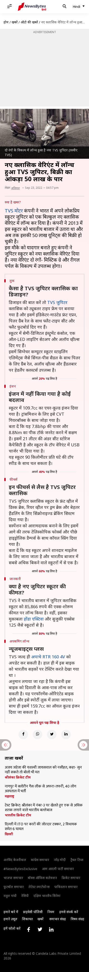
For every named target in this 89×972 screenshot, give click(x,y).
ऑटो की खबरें (29, 22)
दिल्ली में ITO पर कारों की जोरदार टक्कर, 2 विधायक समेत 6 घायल (41, 826)
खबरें (15, 22)
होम (6, 22)
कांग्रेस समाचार (40, 860)
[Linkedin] (66, 734)
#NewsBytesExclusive (20, 868)
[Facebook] (23, 734)
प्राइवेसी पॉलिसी (33, 912)
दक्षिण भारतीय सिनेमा (47, 895)
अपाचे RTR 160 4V (48, 657)
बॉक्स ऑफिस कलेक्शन (42, 877)
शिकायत (27, 919)
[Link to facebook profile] (28, 929)
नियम (50, 912)
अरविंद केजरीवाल (15, 860)
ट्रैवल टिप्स (76, 860)
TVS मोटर (14, 210)
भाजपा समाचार (13, 877)
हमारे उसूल (10, 919)
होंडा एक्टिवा (34, 619)
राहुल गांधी (10, 895)
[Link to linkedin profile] (51, 929)
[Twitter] (51, 734)
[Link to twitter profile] (40, 929)
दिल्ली (9, 834)
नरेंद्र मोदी (60, 860)
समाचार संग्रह (57, 919)
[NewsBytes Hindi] (32, 6)
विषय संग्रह (77, 919)
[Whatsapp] (37, 734)
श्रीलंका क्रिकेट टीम (18, 777)
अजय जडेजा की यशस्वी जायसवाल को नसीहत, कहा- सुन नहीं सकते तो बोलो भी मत (43, 770)
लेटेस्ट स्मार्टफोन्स (39, 886)
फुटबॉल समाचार (14, 886)
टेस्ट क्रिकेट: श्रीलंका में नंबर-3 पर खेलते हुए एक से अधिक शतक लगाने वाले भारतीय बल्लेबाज (44, 808)
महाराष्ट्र (9, 796)
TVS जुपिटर (57, 302)
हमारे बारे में (11, 912)
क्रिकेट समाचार (71, 877)
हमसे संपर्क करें (68, 912)
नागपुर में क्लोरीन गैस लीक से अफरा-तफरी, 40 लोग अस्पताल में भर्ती (40, 789)
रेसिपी (25, 895)
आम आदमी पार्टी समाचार (58, 868)
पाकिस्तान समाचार (66, 886)
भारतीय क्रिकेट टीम (18, 815)
